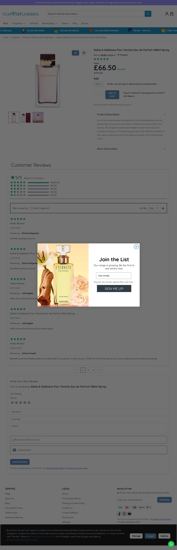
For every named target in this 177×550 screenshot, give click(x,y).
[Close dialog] (136, 246)
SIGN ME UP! (114, 289)
